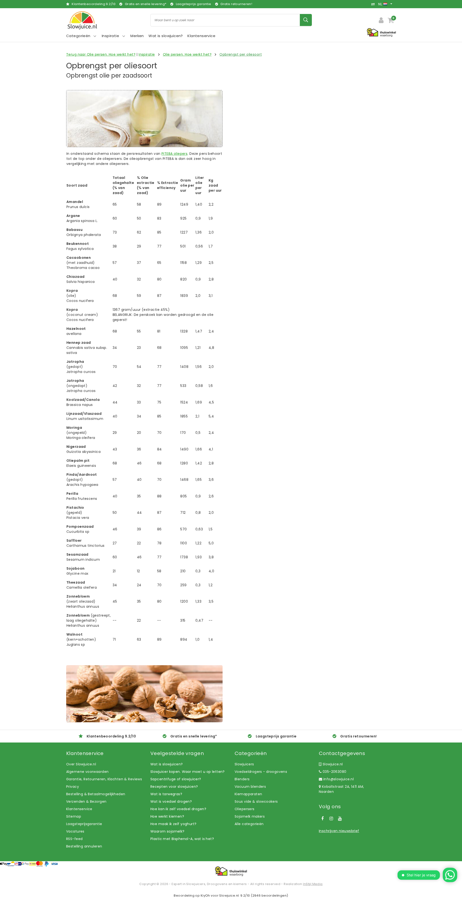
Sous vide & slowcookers (256, 801)
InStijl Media (312, 884)
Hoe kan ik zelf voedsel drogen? (178, 809)
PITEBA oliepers (174, 153)
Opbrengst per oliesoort (240, 54)
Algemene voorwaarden (87, 771)
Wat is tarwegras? (166, 794)
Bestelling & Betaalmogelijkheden (95, 794)
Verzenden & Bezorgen (86, 801)
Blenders (242, 779)
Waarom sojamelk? (167, 831)
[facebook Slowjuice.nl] (322, 818)
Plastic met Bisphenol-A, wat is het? (182, 838)
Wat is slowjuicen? (166, 764)
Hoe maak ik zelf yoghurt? (173, 823)
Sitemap (73, 816)
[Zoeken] (306, 20)
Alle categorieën (249, 823)
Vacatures (75, 831)
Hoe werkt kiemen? (167, 816)
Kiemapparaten (248, 794)
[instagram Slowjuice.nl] (331, 818)
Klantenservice (79, 809)
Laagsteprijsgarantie (84, 823)
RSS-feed (74, 838)
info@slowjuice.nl (338, 779)
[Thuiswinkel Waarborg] (231, 871)
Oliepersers (245, 809)
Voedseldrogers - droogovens (261, 771)
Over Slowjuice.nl (81, 764)
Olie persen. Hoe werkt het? (187, 54)
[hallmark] (381, 32)
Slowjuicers (244, 764)
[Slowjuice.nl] (82, 20)
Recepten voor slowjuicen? (174, 786)
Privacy (72, 786)
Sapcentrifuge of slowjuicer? (175, 779)
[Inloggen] (381, 20)
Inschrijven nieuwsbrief (339, 830)
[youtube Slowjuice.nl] (340, 818)
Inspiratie (147, 54)
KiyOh (205, 895)
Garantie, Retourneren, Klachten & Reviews (104, 779)
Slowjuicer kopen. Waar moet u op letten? (187, 771)
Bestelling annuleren (84, 846)
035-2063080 (333, 771)
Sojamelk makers (250, 816)
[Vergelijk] (374, 4)
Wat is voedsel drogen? (171, 801)
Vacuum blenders (250, 786)
